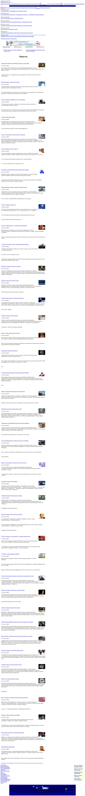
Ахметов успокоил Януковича (8, 117)
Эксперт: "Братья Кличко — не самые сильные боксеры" (14, 225)
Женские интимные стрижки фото (9, 38)
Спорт (12, 7)
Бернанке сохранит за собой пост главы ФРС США (13, 590)
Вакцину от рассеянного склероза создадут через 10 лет (14, 462)
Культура (8, 7)
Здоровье (22, 7)
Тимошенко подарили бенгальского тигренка (11, 495)
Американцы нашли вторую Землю (9, 350)
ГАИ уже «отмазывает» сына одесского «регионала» (13, 134)
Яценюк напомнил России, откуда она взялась (11, 514)
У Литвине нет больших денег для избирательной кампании (15, 244)
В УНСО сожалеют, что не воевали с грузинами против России (15, 536)
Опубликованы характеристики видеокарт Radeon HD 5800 (14, 372)
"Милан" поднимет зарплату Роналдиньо (10, 607)
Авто (48, 7)
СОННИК (13, 4)
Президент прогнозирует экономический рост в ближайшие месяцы (16, 21)
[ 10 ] (25, 763)
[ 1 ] (7, 763)
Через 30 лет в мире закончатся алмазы (10, 678)
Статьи (2, 782)
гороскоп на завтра (13, 36)
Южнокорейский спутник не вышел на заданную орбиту (14, 187)
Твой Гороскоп (4, 776)
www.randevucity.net (41, 791)
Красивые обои (4, 778)
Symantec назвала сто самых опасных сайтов (11, 664)
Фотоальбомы (4, 774)
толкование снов (5, 36)
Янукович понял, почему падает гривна (10, 82)
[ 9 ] (23, 763)
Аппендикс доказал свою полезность (9, 315)
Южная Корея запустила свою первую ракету (11, 409)
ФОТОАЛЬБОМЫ (26, 4)
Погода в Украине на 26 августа (8, 204)
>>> (43, 763)
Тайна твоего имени (5, 775)
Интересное (31, 7)
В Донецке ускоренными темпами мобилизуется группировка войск (16, 25)
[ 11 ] (28, 763)
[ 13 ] (33, 763)
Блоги (2, 772)
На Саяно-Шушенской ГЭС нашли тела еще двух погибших (14, 440)
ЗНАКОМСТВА (35, 4)
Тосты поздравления (5, 768)
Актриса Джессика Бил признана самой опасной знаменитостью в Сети (17, 576)
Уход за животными (5, 771)
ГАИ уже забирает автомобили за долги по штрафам (13, 99)
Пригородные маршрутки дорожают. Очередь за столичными (15, 63)
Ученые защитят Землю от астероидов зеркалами (12, 298)
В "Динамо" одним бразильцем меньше (10, 554)
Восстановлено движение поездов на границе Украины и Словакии (16, 636)
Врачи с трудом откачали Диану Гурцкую (10, 333)
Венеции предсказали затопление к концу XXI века (13, 391)
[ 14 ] (35, 763)
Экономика (43, 7)
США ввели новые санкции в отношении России (12, 18)
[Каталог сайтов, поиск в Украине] (39, 788)
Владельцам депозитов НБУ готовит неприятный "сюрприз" (15, 169)
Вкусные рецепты (5, 766)
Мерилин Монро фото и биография (26, 36)
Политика (17, 7)
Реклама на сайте (66, 5)
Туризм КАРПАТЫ (5, 780)
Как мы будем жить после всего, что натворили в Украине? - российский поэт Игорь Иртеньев (22, 14)
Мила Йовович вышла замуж (8, 746)
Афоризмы (3, 769)
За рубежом (38, 8)
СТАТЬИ (8, 4)
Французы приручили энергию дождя (10, 280)
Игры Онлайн (4, 781)
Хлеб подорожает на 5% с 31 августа (9, 148)
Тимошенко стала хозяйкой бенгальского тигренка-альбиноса (15, 423)
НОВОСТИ (3, 4)
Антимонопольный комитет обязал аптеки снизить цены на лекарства (17, 32)
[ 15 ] (38, 763)
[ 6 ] (17, 763)
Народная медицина (5, 767)
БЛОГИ (75, 4)
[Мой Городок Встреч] (23, 45)
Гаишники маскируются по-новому (9, 481)
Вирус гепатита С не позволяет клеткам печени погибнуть (14, 697)
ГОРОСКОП (51, 4)
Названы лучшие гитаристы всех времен (10, 715)
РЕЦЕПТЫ (80, 4)
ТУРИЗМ (57, 4)
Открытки (3, 773)
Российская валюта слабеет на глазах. (9, 29)
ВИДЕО (71, 4)
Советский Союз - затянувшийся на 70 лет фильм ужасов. (14, 11)
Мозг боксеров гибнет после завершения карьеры (12, 732)
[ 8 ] (21, 763)
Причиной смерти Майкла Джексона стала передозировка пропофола (17, 622)
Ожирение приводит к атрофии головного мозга (12, 650)
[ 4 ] (13, 763)
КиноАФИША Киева (5, 779)
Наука (26, 7)
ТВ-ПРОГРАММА (43, 4)
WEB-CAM (61, 4)
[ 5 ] (15, 763)
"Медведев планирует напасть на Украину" (11, 266)
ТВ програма (3, 765)
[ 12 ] (30, 763)
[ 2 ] (9, 763)
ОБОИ (66, 4)
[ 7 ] (19, 763)
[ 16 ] (40, 763)
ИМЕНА (19, 4)
